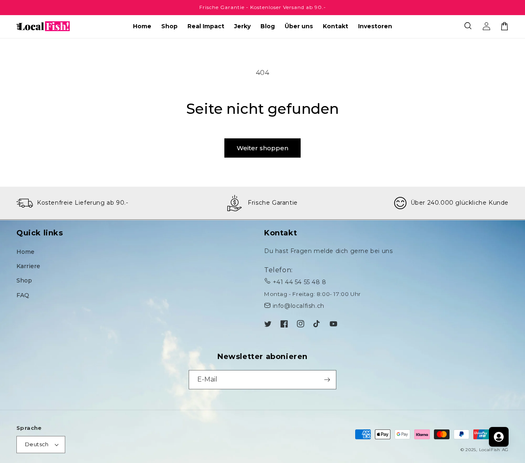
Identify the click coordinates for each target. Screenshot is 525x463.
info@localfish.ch (298, 305)
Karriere (28, 266)
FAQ (22, 295)
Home (25, 251)
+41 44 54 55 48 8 (299, 282)
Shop (24, 280)
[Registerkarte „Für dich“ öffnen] (499, 437)
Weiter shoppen (262, 148)
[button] (468, 26)
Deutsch (37, 444)
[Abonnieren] (327, 379)
